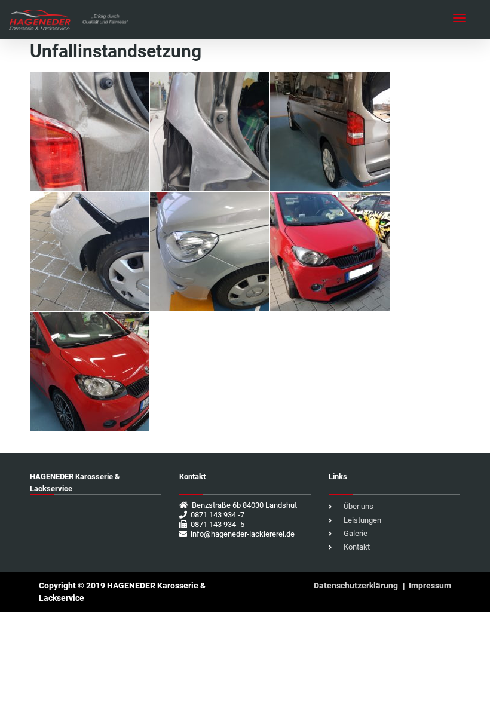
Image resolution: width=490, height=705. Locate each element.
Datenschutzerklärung (356, 585)
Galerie (356, 533)
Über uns (358, 506)
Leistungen (362, 520)
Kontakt (357, 546)
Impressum (430, 585)
